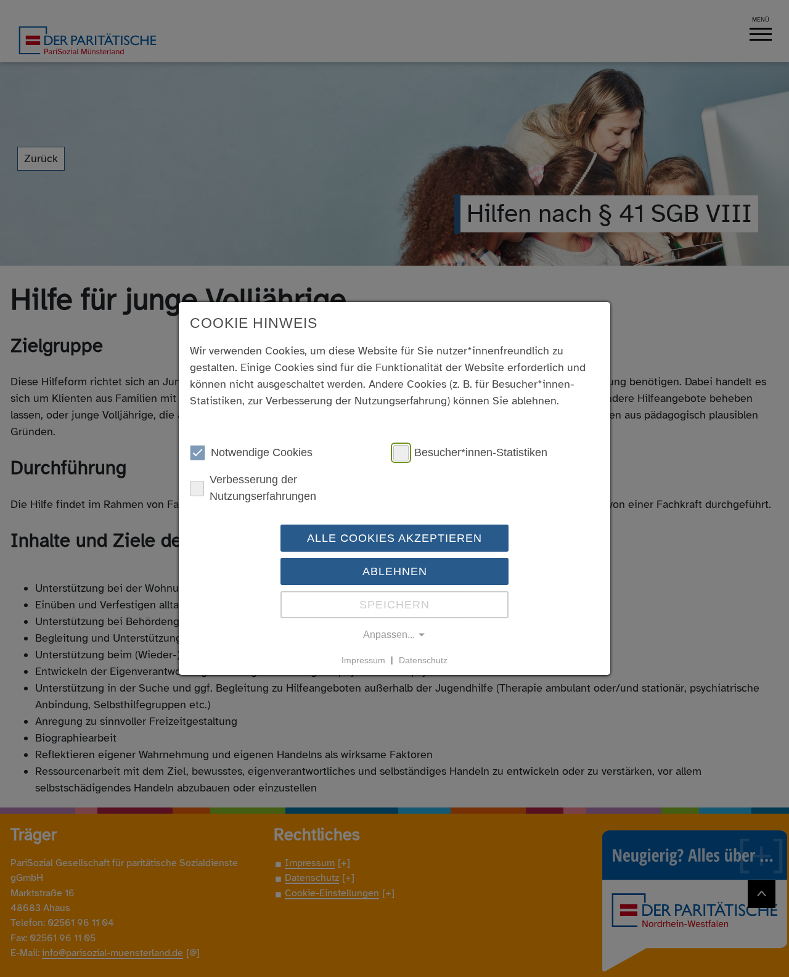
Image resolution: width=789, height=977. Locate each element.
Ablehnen (394, 571)
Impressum (363, 659)
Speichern (394, 605)
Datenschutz (423, 659)
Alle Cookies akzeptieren (394, 538)
